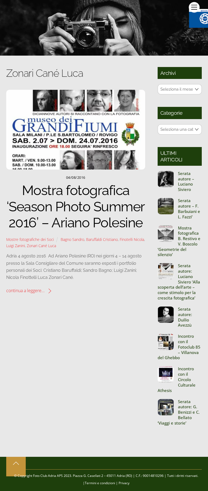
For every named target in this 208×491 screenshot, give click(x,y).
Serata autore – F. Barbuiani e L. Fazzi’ (189, 208)
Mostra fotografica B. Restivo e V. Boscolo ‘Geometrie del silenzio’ (179, 241)
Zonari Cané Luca (41, 245)
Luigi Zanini (15, 245)
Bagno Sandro (72, 239)
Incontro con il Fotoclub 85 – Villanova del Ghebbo (179, 347)
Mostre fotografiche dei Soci (30, 239)
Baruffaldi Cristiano (102, 239)
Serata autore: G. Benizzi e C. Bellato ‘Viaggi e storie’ (179, 412)
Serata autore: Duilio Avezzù (185, 317)
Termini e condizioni (100, 483)
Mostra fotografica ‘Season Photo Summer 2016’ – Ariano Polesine (75, 206)
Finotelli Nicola (132, 239)
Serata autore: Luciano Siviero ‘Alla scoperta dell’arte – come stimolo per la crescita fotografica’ (179, 282)
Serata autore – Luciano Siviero (186, 181)
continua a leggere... (25, 291)
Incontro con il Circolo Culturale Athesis (177, 379)
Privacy (124, 483)
